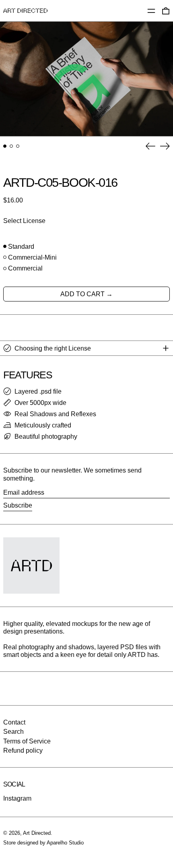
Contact (14, 722)
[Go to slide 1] (4, 146)
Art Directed (37, 833)
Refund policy (23, 750)
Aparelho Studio (65, 843)
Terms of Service (27, 741)
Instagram (17, 798)
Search (13, 731)
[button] (86, 78)
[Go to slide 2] (11, 146)
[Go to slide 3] (17, 146)
